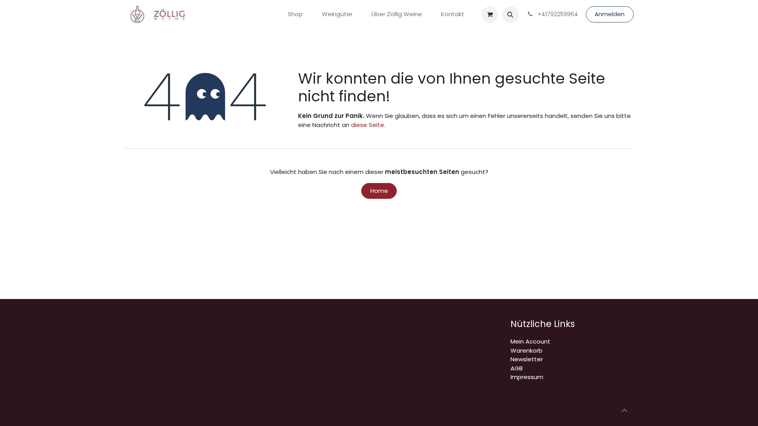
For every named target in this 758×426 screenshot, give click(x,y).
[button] (510, 14)
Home (379, 191)
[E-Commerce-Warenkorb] (490, 14)
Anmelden (610, 14)
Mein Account (530, 341)
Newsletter (526, 359)
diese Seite (367, 125)
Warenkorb (526, 350)
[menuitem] (295, 14)
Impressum (526, 377)
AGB (516, 368)
